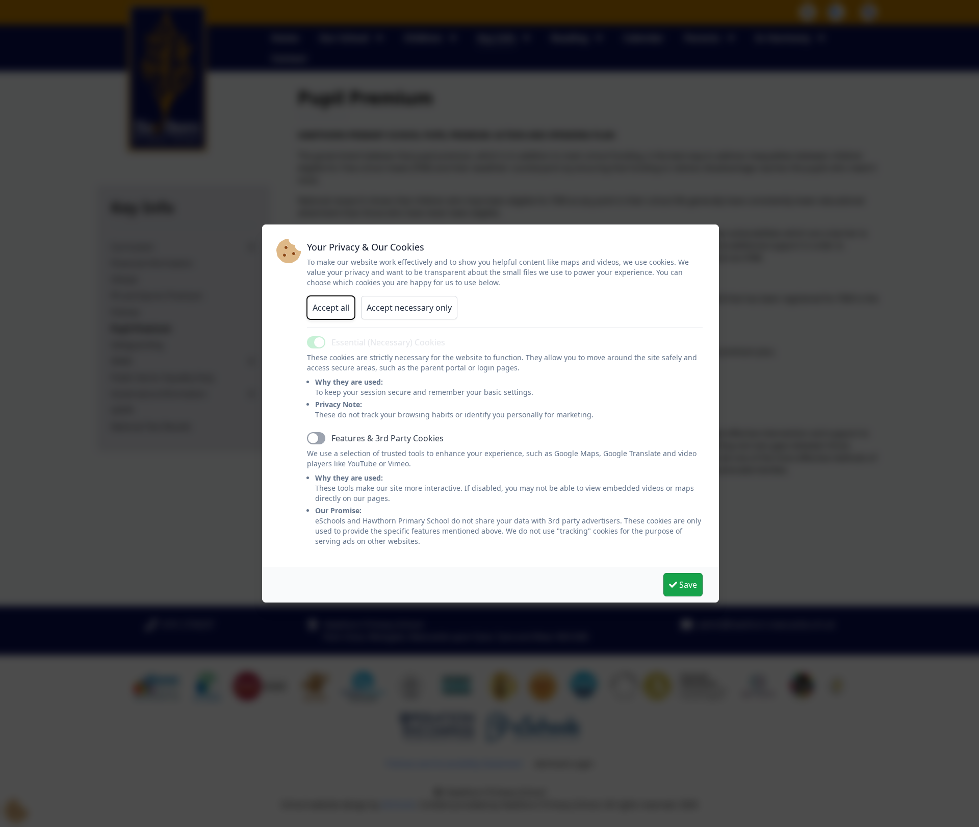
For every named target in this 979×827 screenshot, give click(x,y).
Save (687, 584)
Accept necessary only (409, 307)
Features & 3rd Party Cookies (387, 438)
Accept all (331, 307)
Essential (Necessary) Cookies (388, 342)
